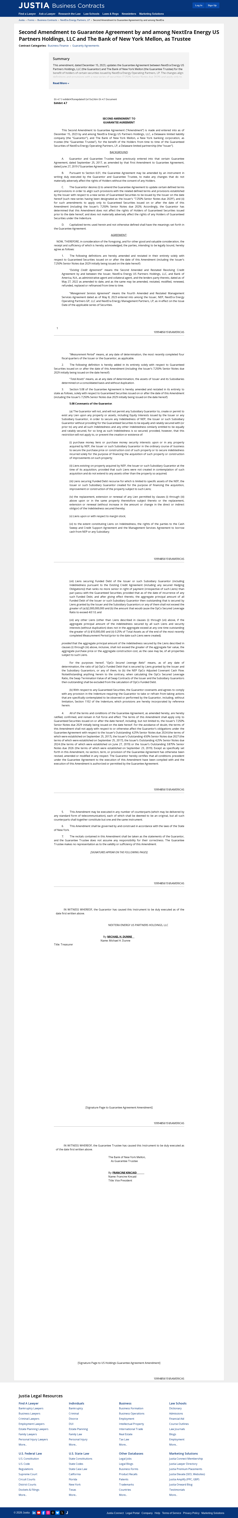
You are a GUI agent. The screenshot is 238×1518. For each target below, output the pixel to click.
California (75, 1474)
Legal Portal (133, 1513)
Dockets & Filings (29, 1489)
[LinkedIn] (34, 1513)
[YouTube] (39, 1513)
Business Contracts (47, 20)
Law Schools (91, 13)
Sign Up (212, 5)
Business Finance (58, 45)
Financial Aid (176, 1418)
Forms (31, 20)
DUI (71, 1424)
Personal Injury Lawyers (33, 1439)
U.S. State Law (79, 1453)
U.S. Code (24, 1464)
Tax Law (124, 1439)
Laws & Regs (110, 13)
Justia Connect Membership (186, 1458)
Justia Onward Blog (181, 1484)
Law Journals (177, 1429)
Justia (22, 20)
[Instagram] (48, 1513)
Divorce (73, 1418)
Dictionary (175, 1408)
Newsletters (129, 13)
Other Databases (131, 1453)
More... (23, 1444)
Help (157, 1513)
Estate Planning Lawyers (33, 1429)
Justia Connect (115, 1513)
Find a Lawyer (27, 13)
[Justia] (34, 5)
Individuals (76, 1403)
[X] (62, 1513)
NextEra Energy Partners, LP (75, 20)
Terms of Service (171, 1513)
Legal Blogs (126, 1464)
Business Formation (131, 1408)
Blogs (172, 1434)
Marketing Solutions (151, 13)
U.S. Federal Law (30, 1453)
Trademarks (126, 1484)
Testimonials (177, 1489)
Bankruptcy (76, 1408)
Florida (73, 1479)
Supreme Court (28, 1474)
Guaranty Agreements (85, 45)
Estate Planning (78, 1429)
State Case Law (78, 1469)
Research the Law (69, 13)
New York (75, 1484)
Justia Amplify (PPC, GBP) (184, 1479)
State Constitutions (80, 1458)
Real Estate (125, 1434)
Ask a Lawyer (47, 13)
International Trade (131, 1429)
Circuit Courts (27, 1479)
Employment (126, 1418)
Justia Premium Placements (185, 1469)
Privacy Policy (191, 1513)
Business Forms (128, 1469)
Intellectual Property (131, 1424)
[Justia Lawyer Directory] (67, 1513)
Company (147, 1513)
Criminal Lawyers (29, 1418)
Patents (123, 1479)
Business (125, 1403)
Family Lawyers (28, 1434)
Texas (72, 1489)
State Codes (76, 1464)
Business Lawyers (29, 1413)
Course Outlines (179, 1424)
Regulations (26, 1469)
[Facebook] (43, 1513)
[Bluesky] (57, 1513)
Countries (125, 1489)
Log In (198, 5)
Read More (60, 83)
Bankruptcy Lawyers (31, 1408)
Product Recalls (128, 1474)
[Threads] (53, 1513)
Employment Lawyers (32, 1424)
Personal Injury (78, 1439)
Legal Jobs (125, 1458)
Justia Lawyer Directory (183, 1464)
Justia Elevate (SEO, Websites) (187, 1474)
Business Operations (131, 1413)
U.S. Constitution (29, 1458)
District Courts (27, 1484)
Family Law (75, 1434)
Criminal (74, 1413)
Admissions (176, 1413)
